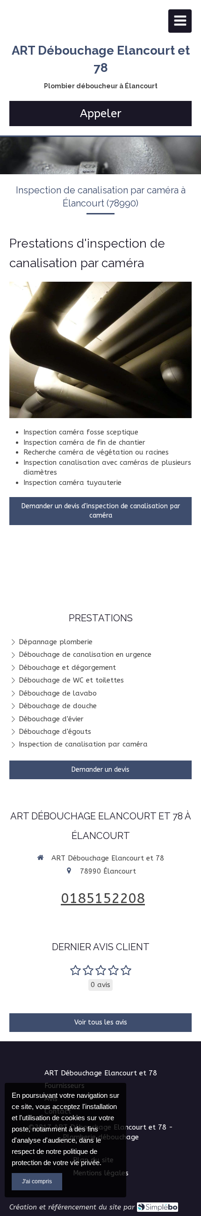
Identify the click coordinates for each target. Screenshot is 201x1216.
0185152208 (103, 898)
